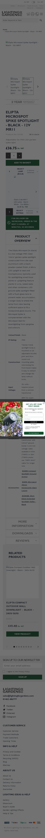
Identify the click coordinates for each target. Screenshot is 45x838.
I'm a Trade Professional (34, 433)
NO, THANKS (33, 424)
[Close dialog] (43, 403)
